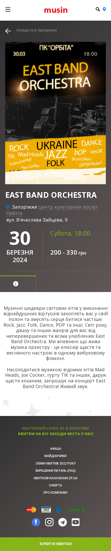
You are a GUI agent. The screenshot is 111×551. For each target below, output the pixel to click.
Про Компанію (55, 492)
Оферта (55, 485)
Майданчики (55, 456)
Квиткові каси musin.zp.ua (55, 478)
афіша (55, 448)
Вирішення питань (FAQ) (56, 470)
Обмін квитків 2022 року (56, 463)
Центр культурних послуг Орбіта (52, 210)
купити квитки (56, 543)
